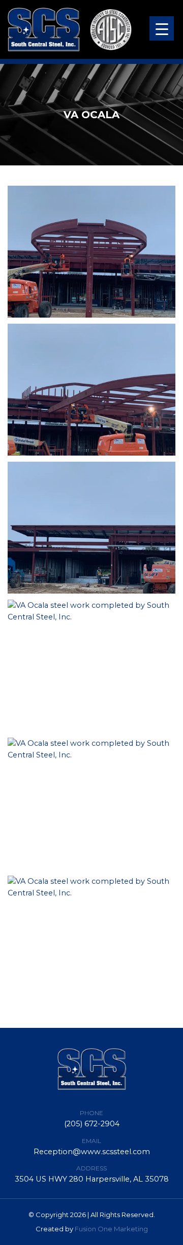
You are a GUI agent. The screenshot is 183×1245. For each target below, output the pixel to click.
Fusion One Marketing (111, 1229)
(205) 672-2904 (91, 1123)
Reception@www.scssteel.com (92, 1151)
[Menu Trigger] (161, 28)
